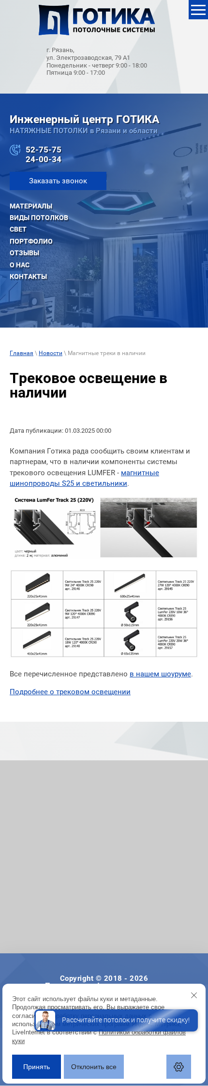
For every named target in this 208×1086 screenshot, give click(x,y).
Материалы (31, 206)
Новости (50, 353)
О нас (20, 265)
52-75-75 (43, 149)
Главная (21, 353)
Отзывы (24, 253)
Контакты (28, 276)
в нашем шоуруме (160, 674)
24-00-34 (43, 159)
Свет (18, 229)
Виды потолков (39, 217)
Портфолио (31, 241)
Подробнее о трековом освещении (70, 691)
